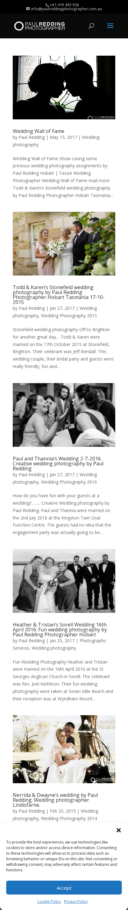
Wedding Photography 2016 (69, 482)
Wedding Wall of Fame (38, 131)
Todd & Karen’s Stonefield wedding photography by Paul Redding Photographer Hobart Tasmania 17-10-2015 (59, 294)
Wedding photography (54, 648)
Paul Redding (32, 137)
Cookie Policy (49, 901)
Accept (64, 888)
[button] (119, 830)
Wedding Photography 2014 (69, 818)
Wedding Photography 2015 (69, 315)
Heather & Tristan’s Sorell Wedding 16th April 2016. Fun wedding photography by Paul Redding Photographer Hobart (60, 629)
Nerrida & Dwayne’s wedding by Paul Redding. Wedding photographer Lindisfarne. (55, 800)
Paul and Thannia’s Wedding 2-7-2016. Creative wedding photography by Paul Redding (58, 463)
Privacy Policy (76, 901)
